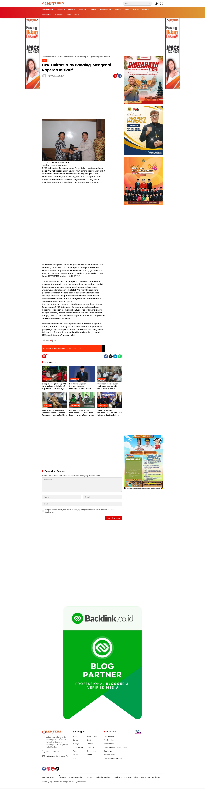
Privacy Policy (109, 754)
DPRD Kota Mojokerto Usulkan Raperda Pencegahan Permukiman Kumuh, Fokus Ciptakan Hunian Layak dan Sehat (80, 386)
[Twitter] (111, 356)
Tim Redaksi (109, 740)
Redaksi (50, 75)
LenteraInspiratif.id (49, 57)
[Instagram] (48, 769)
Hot (74, 758)
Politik (60, 57)
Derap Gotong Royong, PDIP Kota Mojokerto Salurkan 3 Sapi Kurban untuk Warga (54, 386)
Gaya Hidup (92, 751)
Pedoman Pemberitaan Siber (116, 747)
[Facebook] (106, 356)
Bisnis (89, 740)
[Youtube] (53, 769)
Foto (75, 751)
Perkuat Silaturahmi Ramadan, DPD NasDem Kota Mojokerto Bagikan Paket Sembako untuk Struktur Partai (109, 412)
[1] (115, 76)
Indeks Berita (109, 743)
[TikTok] (57, 769)
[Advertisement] (32, 53)
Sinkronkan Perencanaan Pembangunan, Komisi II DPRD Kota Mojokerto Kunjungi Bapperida (107, 386)
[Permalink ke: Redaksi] (45, 76)
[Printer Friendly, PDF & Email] (49, 341)
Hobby (89, 754)
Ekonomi (90, 747)
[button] (150, 3)
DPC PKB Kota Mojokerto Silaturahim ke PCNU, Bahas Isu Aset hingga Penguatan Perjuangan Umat (81, 412)
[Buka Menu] (161, 3)
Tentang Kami (109, 736)
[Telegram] (115, 356)
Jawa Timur (48, 379)
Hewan (76, 754)
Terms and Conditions (113, 758)
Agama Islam (92, 736)
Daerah (90, 743)
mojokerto (101, 379)
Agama (76, 736)
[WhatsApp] (120, 356)
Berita (75, 740)
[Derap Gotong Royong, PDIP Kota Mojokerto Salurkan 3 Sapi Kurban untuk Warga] (54, 374)
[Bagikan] (120, 76)
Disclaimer (108, 751)
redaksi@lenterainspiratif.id (57, 756)
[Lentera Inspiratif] (53, 3)
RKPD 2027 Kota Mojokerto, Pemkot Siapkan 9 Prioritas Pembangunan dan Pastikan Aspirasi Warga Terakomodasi (54, 412)
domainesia (78, 747)
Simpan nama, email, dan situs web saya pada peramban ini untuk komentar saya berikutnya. (79, 510)
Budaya (76, 743)
